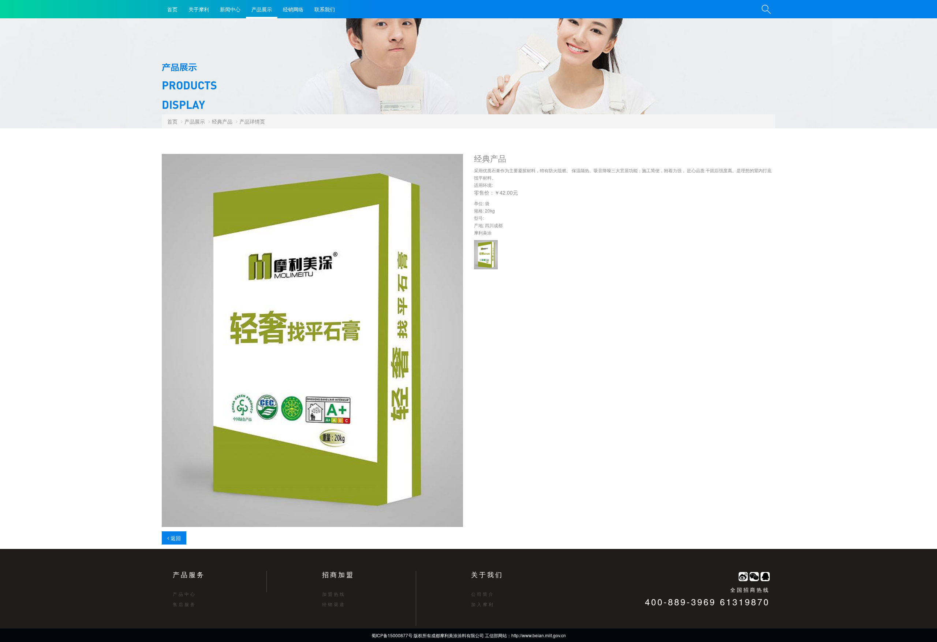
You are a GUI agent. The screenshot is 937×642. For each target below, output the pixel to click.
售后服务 (184, 604)
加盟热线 (334, 594)
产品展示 (261, 9)
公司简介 (482, 594)
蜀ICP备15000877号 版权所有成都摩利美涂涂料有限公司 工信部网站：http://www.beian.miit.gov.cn (469, 635)
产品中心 (184, 594)
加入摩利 (482, 604)
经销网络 (293, 9)
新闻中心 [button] (230, 9)
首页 (172, 9)
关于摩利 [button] (198, 9)
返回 (175, 538)
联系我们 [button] (324, 9)
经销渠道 (334, 604)
